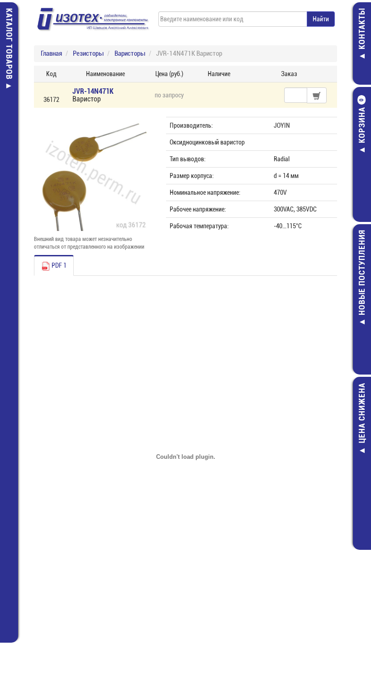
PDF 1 (58, 265)
